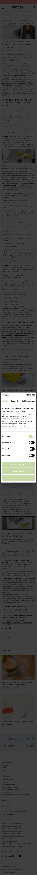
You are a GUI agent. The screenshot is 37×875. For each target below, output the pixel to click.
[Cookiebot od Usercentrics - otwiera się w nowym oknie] (26, 395)
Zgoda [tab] (5, 401)
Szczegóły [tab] (15, 401)
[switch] (32, 442)
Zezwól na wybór (18, 471)
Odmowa (18, 478)
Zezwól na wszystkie (18, 464)
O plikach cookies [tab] (28, 401)
